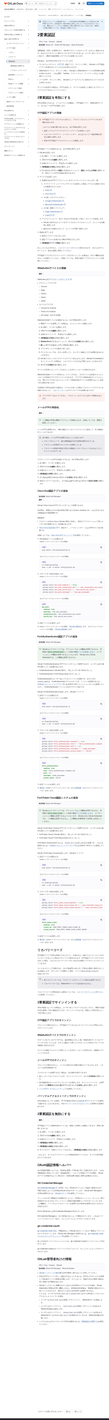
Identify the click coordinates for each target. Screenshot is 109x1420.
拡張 (35, 9)
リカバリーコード (65, 248)
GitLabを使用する (9, 9)
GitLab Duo (20, 9)
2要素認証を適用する (17, 66)
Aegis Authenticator (52, 212)
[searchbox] (41, 3)
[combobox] (79, 3)
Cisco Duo (49, 194)
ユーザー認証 (10, 48)
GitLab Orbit (29, 9)
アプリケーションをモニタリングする (14, 137)
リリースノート (9, 146)
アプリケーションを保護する (14, 124)
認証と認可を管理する (11, 39)
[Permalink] (72, 97)
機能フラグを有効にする (83, 652)
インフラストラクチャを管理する (14, 133)
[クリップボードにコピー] (101, 547)
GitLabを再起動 (61, 629)
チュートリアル (9, 21)
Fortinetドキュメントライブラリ (49, 684)
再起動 (78, 788)
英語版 (62, 28)
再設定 (42, 788)
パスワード (12, 57)
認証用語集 (10, 106)
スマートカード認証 (15, 88)
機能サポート (8, 151)
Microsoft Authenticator (54, 204)
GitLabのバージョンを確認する (14, 155)
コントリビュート (68, 9)
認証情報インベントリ (15, 75)
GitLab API (83, 1101)
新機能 (73, 3)
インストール (42, 9)
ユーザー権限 (10, 97)
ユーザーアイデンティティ (15, 43)
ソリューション (79, 9)
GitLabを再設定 (75, 626)
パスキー (11, 52)
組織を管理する (9, 25)
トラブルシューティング (18, 70)
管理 (49, 9)
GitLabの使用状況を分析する (14, 142)
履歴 (40, 274)
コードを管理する (10, 115)
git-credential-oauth (45, 1231)
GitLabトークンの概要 (15, 84)
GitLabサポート (61, 1193)
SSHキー (11, 79)
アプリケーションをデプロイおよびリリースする (14, 128)
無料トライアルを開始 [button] (95, 3)
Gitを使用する (9, 110)
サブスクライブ (56, 9)
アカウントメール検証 (15, 92)
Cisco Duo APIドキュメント (62, 535)
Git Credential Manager (46, 1188)
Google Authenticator (53, 201)
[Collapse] (28, 39)
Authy (47, 190)
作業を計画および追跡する (13, 34)
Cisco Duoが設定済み (47, 528)
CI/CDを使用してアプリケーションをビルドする (14, 119)
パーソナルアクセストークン (79, 1103)
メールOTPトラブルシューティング (53, 1089)
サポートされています (60, 279)
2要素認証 (11, 61)
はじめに (7, 16)
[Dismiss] (102, 21)
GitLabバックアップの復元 (49, 1273)
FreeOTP (48, 215)
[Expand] (28, 21)
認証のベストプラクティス (15, 101)
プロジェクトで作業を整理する (14, 30)
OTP (59, 64)
